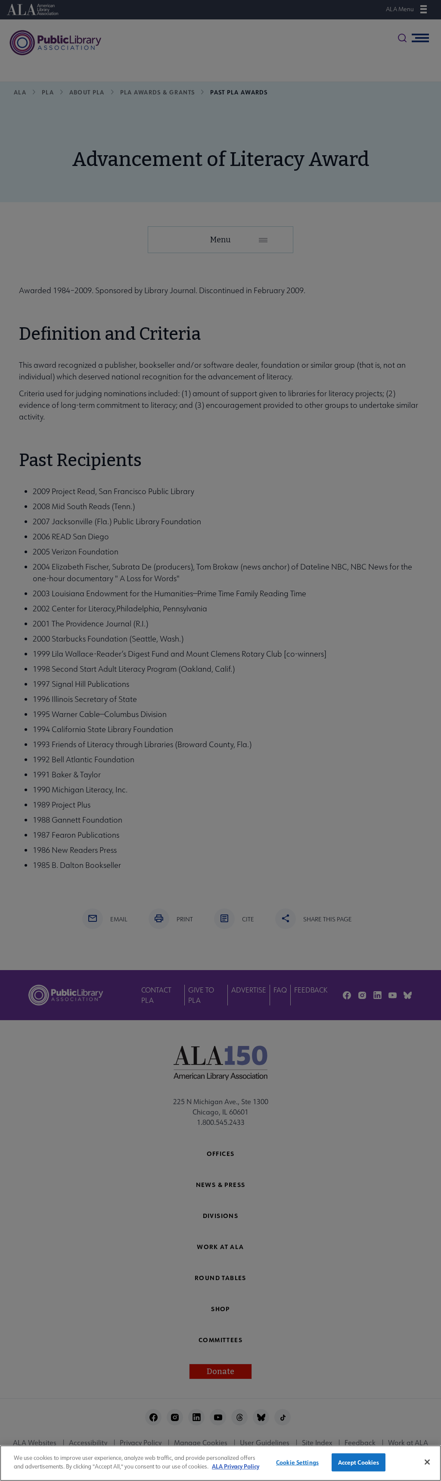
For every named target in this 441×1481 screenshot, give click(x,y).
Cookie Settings (297, 1462)
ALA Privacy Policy (235, 1466)
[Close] (427, 1462)
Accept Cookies (358, 1462)
